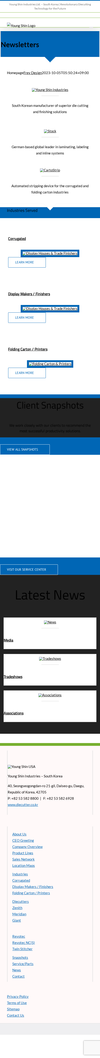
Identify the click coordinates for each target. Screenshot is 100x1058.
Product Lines (22, 853)
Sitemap (13, 1009)
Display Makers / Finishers (32, 886)
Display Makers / (22, 294)
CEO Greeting (23, 840)
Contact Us (15, 1015)
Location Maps (23, 865)
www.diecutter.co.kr (23, 805)
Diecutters (20, 901)
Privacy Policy (18, 996)
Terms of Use (17, 1003)
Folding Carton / (21, 349)
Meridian (19, 914)
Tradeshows (13, 676)
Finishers (43, 294)
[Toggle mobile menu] (91, 25)
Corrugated (17, 238)
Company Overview (27, 847)
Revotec (18, 936)
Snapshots (20, 957)
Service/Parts (22, 964)
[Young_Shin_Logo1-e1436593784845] (50, 90)
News (16, 970)
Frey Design (32, 73)
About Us (19, 834)
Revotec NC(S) (23, 942)
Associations (13, 713)
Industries (20, 874)
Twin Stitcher (22, 949)
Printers (41, 349)
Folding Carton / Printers (31, 893)
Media (8, 640)
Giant (16, 920)
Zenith (17, 908)
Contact (18, 976)
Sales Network (23, 859)
